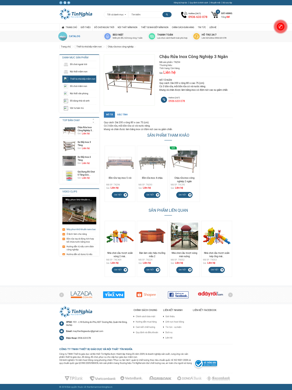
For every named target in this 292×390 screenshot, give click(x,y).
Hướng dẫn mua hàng (146, 322)
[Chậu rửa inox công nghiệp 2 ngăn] (184, 161)
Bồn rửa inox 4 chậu (152, 177)
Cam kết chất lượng (145, 327)
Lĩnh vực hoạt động (174, 322)
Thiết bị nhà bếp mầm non (154, 27)
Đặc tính (122, 114)
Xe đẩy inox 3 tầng (84, 143)
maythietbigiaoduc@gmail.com (88, 331)
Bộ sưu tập (227, 3)
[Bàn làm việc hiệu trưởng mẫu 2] (120, 236)
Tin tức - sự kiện (173, 327)
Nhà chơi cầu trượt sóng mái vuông (152, 255)
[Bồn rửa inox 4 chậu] (152, 161)
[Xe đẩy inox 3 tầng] (70, 146)
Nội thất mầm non (127, 27)
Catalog (74, 36)
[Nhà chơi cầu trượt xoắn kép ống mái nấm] (184, 236)
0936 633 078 (177, 101)
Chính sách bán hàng (183, 27)
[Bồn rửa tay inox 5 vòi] (120, 161)
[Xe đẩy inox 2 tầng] (70, 161)
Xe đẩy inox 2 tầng (84, 158)
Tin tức (202, 27)
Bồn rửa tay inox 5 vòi (120, 177)
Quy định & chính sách (199, 3)
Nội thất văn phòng (79, 93)
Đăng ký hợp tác (181, 3)
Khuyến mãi (216, 3)
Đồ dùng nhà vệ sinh (80, 101)
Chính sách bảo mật (145, 316)
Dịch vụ (168, 332)
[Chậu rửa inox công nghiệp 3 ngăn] (70, 131)
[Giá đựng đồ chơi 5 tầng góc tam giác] (70, 176)
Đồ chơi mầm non (78, 86)
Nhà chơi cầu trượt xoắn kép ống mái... (184, 255)
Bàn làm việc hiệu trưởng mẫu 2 (120, 255)
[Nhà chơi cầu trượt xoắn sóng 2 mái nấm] (216, 236)
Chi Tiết (118, 195)
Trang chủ (71, 27)
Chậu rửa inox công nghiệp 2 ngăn (184, 179)
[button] (93, 119)
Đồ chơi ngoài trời (104, 27)
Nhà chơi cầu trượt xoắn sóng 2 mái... (216, 255)
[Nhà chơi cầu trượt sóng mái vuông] (152, 236)
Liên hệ (212, 27)
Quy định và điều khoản (147, 332)
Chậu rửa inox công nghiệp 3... (86, 129)
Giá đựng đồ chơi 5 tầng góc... (86, 173)
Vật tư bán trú (77, 108)
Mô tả (109, 114)
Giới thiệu (86, 27)
